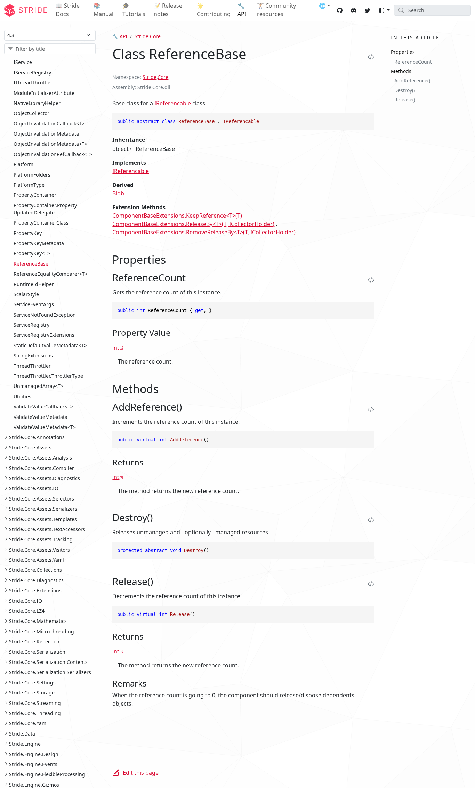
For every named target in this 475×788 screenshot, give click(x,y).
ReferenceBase (31, 263)
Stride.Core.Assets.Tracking (41, 539)
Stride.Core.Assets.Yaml (36, 560)
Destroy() (404, 90)
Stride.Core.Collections (35, 570)
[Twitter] (368, 10)
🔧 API (119, 36)
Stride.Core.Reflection (34, 641)
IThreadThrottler (33, 82)
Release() (404, 99)
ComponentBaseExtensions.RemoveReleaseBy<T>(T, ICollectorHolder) (204, 232)
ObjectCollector (31, 113)
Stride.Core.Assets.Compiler (41, 467)
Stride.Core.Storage (32, 692)
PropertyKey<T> (32, 253)
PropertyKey (28, 232)
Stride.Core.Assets (30, 447)
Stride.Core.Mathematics (38, 621)
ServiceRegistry (31, 325)
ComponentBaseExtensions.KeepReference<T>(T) (177, 215)
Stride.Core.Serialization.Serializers (50, 672)
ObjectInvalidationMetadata (46, 133)
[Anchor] (173, 259)
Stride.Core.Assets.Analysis (40, 457)
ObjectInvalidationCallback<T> (49, 123)
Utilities (22, 396)
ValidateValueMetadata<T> (45, 427)
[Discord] (354, 10)
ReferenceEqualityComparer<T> (51, 273)
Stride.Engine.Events (33, 764)
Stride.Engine (25, 743)
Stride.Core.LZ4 (27, 611)
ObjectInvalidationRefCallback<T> (53, 154)
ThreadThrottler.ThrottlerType (48, 376)
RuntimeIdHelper (34, 284)
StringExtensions (33, 355)
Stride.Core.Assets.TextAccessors (47, 529)
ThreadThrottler (32, 365)
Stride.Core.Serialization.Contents (48, 662)
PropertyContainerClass (41, 222)
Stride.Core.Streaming (35, 702)
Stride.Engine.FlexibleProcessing (47, 774)
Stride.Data (22, 733)
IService (23, 62)
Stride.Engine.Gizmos (34, 784)
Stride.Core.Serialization (37, 651)
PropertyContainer (35, 195)
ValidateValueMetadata (40, 416)
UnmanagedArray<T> (38, 386)
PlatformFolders (32, 174)
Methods (401, 71)
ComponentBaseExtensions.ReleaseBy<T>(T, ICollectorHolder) (193, 224)
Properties (403, 52)
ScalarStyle (26, 294)
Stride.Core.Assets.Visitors (39, 549)
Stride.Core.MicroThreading (41, 631)
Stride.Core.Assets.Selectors (41, 498)
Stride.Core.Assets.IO (33, 488)
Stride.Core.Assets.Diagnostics (44, 478)
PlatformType (29, 184)
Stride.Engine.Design (33, 753)
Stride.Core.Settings (32, 682)
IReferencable (172, 103)
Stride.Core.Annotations (37, 437)
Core (163, 77)
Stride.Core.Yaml (28, 723)
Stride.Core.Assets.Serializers (43, 508)
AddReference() (412, 80)
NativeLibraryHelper (37, 103)
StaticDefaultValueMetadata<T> (50, 345)
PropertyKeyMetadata (39, 243)
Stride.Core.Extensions (35, 590)
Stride (149, 77)
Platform (23, 164)
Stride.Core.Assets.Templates (43, 518)
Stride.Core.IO (25, 600)
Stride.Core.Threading (35, 713)
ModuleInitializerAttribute (44, 92)
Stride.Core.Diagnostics (36, 580)
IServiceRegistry (32, 72)
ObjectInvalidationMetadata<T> (50, 143)
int (115, 347)
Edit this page (141, 773)
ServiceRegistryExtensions (44, 335)
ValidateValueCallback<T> (43, 406)
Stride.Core (148, 36)
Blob (118, 193)
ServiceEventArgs (34, 304)
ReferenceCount (413, 61)
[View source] (369, 57)
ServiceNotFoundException (45, 314)
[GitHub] (340, 10)
